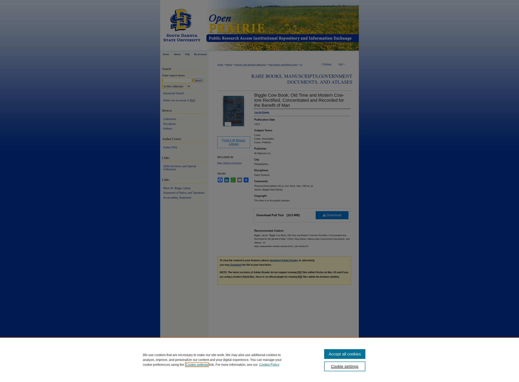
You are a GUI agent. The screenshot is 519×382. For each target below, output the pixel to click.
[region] (259, 359)
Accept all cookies (345, 354)
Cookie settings (197, 364)
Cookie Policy (269, 364)
